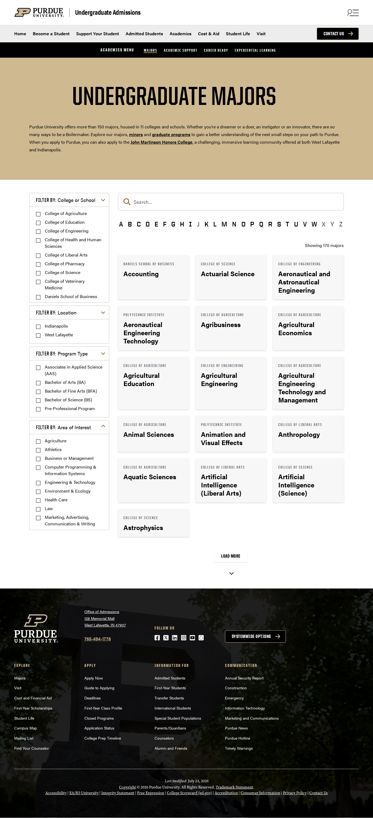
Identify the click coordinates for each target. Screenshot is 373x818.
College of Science (62, 272)
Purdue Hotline (237, 738)
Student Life (238, 33)
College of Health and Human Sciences (73, 242)
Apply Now (93, 678)
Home (20, 33)
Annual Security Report (244, 678)
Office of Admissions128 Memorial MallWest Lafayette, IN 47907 (105, 618)
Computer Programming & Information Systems (70, 470)
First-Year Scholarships (33, 708)
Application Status (99, 728)
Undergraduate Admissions (108, 12)
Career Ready (216, 50)
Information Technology (245, 708)
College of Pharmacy (65, 263)
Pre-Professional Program (70, 408)
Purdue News (236, 728)
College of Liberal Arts (66, 255)
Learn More (153, 277)
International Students (173, 708)
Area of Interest (63, 427)
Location (56, 312)
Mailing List (23, 738)
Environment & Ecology (68, 491)
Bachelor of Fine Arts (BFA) (71, 391)
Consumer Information (260, 793)
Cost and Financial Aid (33, 698)
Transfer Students (169, 698)
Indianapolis (56, 326)
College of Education (65, 222)
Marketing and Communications (252, 718)
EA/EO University (84, 793)
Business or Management (69, 458)
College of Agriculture (66, 213)
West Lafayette (59, 334)
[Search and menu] (352, 12)
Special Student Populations (178, 718)
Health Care (56, 499)
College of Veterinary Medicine (65, 284)
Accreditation (226, 793)
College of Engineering (66, 231)
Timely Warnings (239, 748)
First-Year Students (170, 687)
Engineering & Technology (70, 482)
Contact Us (334, 33)
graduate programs (171, 134)
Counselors (164, 738)
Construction (236, 687)
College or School (65, 199)
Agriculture (55, 440)
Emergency (234, 698)
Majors (150, 50)
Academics (180, 33)
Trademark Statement (234, 787)
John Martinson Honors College (162, 142)
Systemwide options (251, 636)
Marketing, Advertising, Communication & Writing (70, 520)
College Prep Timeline (102, 738)
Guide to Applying (99, 687)
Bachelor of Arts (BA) (65, 382)
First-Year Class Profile (103, 708)
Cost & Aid (208, 33)
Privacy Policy (295, 793)
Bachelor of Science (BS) (68, 399)
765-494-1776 (97, 638)
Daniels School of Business (71, 296)
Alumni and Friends (171, 748)
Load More (231, 556)
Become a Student (51, 33)
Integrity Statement (117, 793)
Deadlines (92, 698)
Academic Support (180, 50)
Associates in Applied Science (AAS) (73, 370)
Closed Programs (99, 718)
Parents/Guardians (170, 728)
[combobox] (231, 201)
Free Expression (150, 793)
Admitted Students (144, 33)
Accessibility (56, 793)
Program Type (62, 353)
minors (136, 134)
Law (49, 508)
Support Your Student (97, 33)
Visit (261, 33)
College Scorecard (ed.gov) (189, 793)
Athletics (53, 449)
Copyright (127, 787)
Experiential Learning (255, 50)
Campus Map (25, 728)
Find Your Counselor (31, 748)
